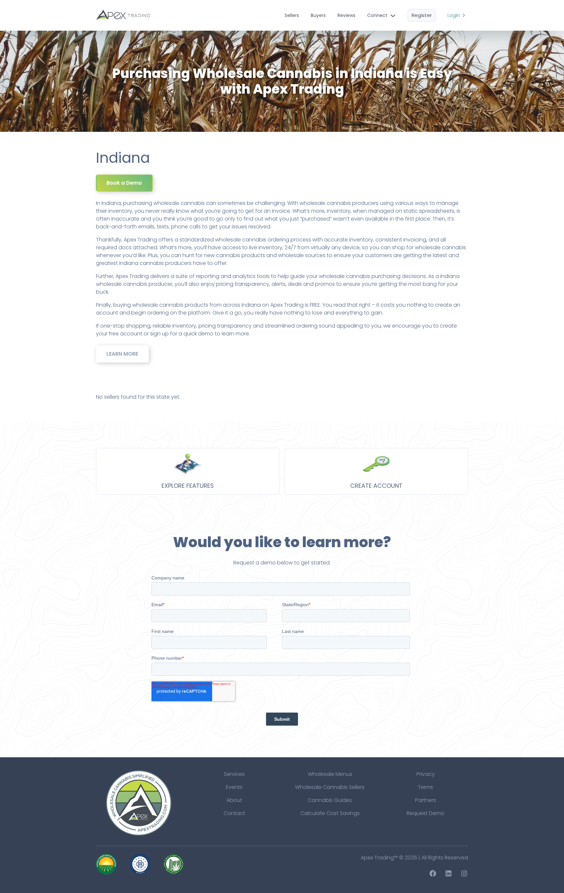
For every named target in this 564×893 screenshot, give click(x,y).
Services (234, 774)
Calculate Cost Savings (330, 813)
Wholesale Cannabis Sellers (330, 787)
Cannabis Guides (330, 800)
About (234, 800)
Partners (425, 800)
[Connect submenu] (393, 15)
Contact (234, 813)
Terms (425, 787)
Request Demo (425, 813)
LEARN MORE (122, 354)
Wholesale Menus (330, 774)
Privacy (425, 774)
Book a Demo (124, 183)
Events (234, 787)
